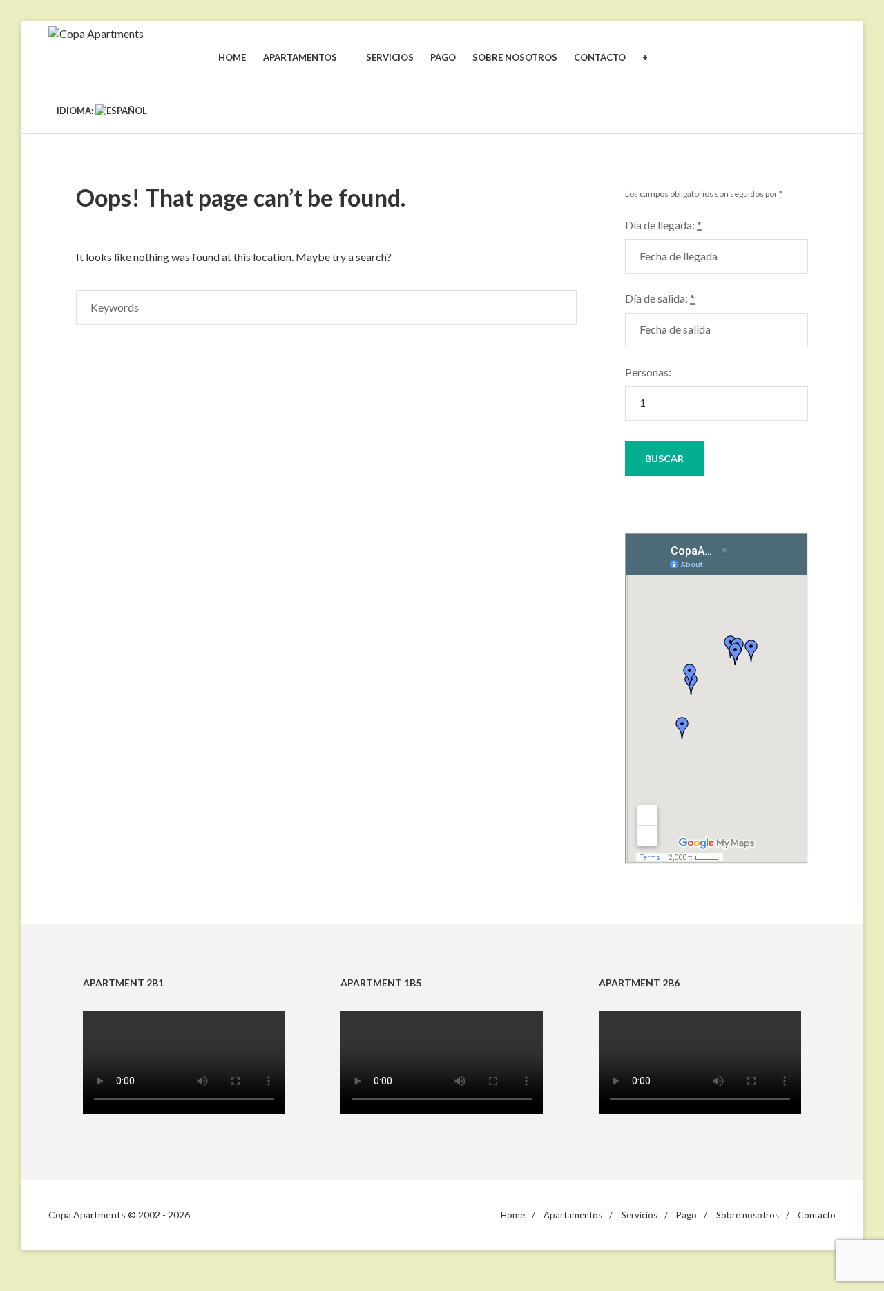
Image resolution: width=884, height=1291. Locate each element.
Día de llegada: (663, 224)
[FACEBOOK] (205, 110)
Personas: (648, 372)
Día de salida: (660, 298)
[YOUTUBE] (180, 110)
